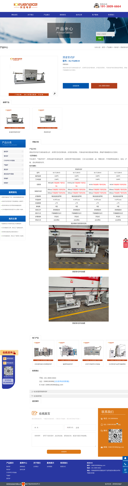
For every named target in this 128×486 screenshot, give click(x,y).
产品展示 (47, 15)
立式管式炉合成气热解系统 (117, 364)
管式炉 (116, 47)
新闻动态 (22, 466)
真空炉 (6, 169)
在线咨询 (76, 86)
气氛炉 (6, 165)
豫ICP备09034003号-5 (32, 484)
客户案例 (95, 15)
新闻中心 (23, 463)
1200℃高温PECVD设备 (92, 364)
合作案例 (49, 466)
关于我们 (31, 15)
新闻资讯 (63, 15)
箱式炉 (6, 151)
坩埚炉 (6, 178)
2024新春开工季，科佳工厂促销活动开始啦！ (14, 227)
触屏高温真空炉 (68, 364)
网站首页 (15, 15)
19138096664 (113, 418)
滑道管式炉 (124, 47)
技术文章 (79, 15)
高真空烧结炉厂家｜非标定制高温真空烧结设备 (14, 197)
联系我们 (111, 15)
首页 (103, 47)
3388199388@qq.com (116, 447)
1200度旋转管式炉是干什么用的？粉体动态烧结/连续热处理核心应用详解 (14, 209)
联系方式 (63, 466)
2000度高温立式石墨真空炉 (43, 364)
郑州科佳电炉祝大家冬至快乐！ (10, 232)
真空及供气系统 (9, 174)
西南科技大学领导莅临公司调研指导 (11, 223)
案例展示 (50, 463)
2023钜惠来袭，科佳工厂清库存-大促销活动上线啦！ (14, 236)
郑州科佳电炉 (117, 484)
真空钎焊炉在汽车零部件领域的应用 (11, 205)
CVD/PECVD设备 (9, 160)
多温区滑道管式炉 (14, 132)
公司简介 (36, 466)
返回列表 (39, 396)
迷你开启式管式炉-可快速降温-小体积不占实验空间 (14, 201)
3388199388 (111, 424)
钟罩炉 (6, 183)
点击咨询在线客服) (61, 381)
